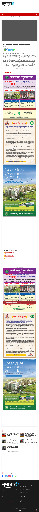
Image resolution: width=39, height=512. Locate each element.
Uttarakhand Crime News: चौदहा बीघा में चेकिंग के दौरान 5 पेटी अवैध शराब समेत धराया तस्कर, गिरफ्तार (31, 441)
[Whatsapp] (14, 50)
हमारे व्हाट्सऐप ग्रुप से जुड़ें (9, 252)
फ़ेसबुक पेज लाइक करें (8, 254)
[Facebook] (7, 50)
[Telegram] (9, 50)
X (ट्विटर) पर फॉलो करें (9, 258)
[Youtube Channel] (19, 476)
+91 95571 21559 (8, 502)
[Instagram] (9, 476)
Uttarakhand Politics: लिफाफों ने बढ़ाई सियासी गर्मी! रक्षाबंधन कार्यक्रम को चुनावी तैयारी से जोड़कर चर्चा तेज (30, 435)
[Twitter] (12, 50)
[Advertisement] (20, 9)
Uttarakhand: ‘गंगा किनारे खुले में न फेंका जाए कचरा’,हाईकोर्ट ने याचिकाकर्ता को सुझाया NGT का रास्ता (12, 448)
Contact (21, 500)
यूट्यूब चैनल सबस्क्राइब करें (9, 256)
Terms (21, 503)
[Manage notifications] (36, 510)
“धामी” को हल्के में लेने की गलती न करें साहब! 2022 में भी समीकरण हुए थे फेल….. (13, 434)
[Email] (5, 50)
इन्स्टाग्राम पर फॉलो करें (9, 255)
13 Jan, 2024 (5, 46)
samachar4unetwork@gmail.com (9, 501)
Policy (21, 501)
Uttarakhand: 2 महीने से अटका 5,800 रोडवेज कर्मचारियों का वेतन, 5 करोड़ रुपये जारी (13, 441)
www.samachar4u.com (9, 500)
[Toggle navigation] (3, 14)
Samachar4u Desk (10, 46)
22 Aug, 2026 (9, 436)
